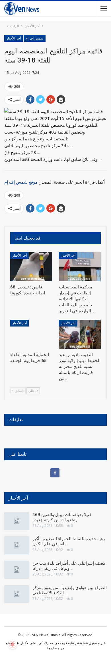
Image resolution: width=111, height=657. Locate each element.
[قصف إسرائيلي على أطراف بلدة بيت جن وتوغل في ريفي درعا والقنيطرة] (16, 570)
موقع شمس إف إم (21, 182)
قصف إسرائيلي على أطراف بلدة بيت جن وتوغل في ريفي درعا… (68, 566)
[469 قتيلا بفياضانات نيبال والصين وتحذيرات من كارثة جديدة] (16, 521)
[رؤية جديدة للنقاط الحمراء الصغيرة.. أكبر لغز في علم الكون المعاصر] (16, 545)
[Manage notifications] (12, 644)
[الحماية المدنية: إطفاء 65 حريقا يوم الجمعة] (31, 334)
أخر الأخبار (13, 38)
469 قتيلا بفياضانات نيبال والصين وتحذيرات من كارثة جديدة (61, 517)
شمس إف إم (35, 38)
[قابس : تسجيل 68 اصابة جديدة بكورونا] (31, 266)
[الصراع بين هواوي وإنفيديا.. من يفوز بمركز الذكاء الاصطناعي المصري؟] (16, 594)
